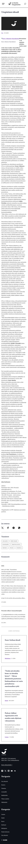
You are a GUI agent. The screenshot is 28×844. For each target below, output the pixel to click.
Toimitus (3, 788)
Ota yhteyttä (4, 781)
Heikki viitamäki (14, 541)
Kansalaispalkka (5, 544)
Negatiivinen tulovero (16, 544)
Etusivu (3, 785)
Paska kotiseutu (5, 832)
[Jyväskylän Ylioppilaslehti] (4, 755)
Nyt (2, 33)
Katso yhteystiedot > (6, 765)
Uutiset (7, 737)
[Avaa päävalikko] (3, 3)
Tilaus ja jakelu (5, 799)
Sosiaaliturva (19, 547)
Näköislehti (4, 802)
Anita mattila (5, 541)
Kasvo (2, 821)
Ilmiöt (6, 700)
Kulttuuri (3, 825)
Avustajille (4, 792)
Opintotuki (4, 547)
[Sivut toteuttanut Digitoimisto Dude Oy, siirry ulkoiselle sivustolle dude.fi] (4, 840)
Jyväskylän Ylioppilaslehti (16, 4)
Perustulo (11, 547)
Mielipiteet (8, 658)
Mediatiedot (4, 795)
